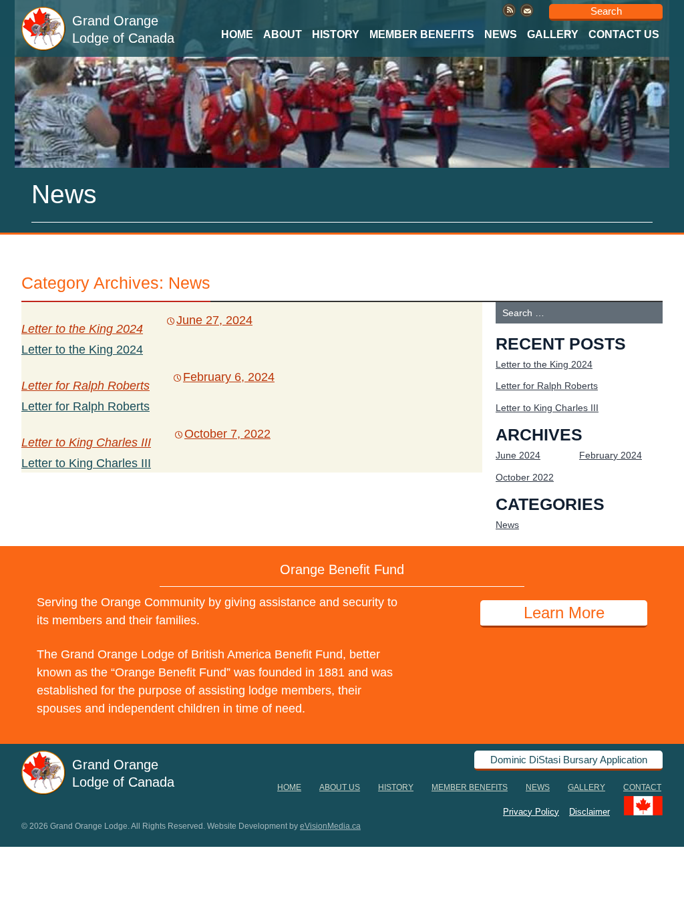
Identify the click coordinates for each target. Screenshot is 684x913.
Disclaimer (589, 811)
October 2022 (525, 477)
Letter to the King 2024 (82, 329)
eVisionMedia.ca (330, 826)
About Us (339, 787)
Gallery (552, 34)
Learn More (564, 613)
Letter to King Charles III (86, 442)
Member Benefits (421, 34)
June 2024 (518, 455)
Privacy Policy (531, 811)
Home (237, 34)
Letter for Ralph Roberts (85, 385)
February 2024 (610, 455)
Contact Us (623, 34)
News (500, 34)
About (282, 34)
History (335, 34)
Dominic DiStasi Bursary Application (568, 759)
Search (606, 11)
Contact (642, 787)
